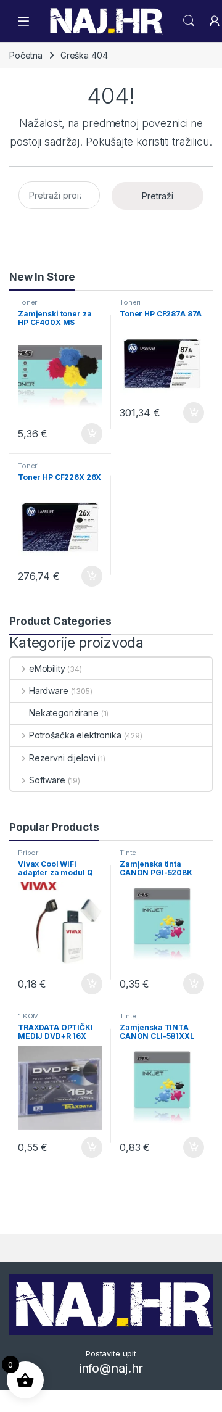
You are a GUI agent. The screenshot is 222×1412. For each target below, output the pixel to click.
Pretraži (157, 196)
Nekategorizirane (64, 713)
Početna (26, 55)
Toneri (28, 302)
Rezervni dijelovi (62, 758)
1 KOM (28, 1016)
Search (188, 21)
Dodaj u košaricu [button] (85, 433)
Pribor (28, 852)
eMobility (47, 668)
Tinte (128, 852)
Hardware (48, 690)
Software (47, 780)
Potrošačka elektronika (75, 735)
